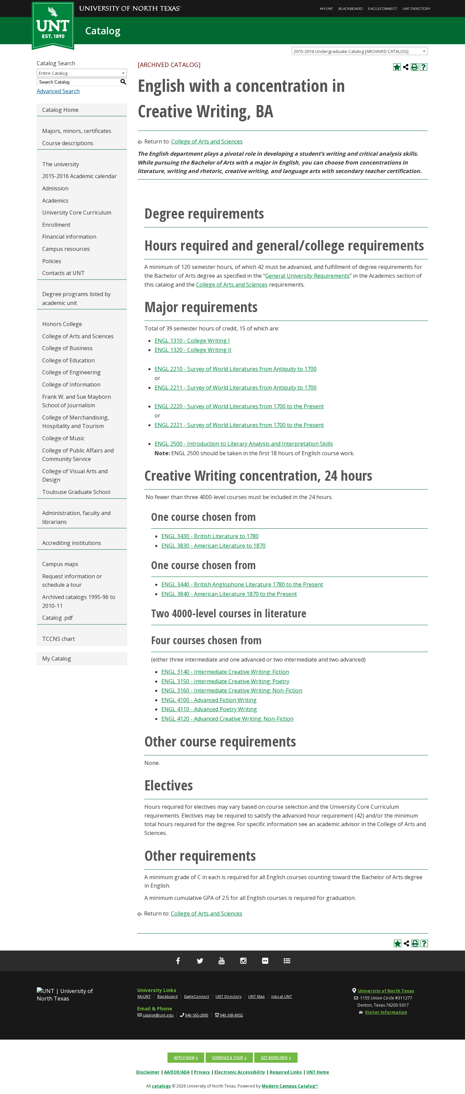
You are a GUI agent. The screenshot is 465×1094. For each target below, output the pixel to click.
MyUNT (326, 8)
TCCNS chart (58, 639)
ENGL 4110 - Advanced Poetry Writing (209, 709)
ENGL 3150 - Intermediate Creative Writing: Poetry (225, 681)
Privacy (202, 1072)
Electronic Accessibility (239, 1072)
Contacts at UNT (63, 273)
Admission (55, 188)
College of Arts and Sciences (78, 336)
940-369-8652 (231, 1015)
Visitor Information (386, 1012)
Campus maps (60, 564)
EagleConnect (382, 8)
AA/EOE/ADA (177, 1072)
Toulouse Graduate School (76, 492)
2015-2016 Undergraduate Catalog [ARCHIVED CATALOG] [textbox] (351, 51)
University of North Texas (386, 991)
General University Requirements (307, 275)
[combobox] (360, 51)
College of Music (63, 438)
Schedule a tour (227, 1057)
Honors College (62, 324)
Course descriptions (67, 143)
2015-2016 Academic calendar (79, 176)
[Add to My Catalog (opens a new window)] (397, 67)
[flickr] (265, 961)
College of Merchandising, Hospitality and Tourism (75, 422)
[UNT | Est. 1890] (53, 25)
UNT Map (256, 996)
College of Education (68, 360)
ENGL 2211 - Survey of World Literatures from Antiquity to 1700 (236, 387)
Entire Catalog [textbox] (53, 73)
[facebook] (178, 961)
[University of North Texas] (130, 3)
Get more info (274, 1057)
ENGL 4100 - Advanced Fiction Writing (209, 700)
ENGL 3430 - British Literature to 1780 (210, 536)
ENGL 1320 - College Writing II (193, 350)
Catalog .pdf (57, 617)
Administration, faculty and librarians (76, 517)
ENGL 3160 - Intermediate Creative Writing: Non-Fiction (231, 690)
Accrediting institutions (71, 543)
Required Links (286, 1072)
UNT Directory (416, 8)
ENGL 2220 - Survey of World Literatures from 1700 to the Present (239, 406)
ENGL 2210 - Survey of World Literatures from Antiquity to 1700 (236, 369)
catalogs (161, 1086)
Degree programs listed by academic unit (76, 298)
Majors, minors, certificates (76, 131)
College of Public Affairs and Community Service (78, 455)
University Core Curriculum (76, 212)
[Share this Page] (406, 67)
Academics (55, 200)
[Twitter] (200, 961)
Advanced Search (58, 91)
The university (60, 164)
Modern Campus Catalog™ (290, 1086)
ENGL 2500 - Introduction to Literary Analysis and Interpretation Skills (244, 443)
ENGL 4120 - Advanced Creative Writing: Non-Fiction (227, 718)
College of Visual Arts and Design (75, 475)
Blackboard (350, 8)
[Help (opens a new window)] (423, 67)
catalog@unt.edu (158, 1015)
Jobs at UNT (281, 996)
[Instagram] (243, 961)
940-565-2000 (196, 1015)
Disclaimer (148, 1072)
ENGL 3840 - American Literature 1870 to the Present (229, 594)
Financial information (69, 236)
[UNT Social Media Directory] (287, 961)
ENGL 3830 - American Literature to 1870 (213, 545)
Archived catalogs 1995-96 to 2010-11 (78, 601)
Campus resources (66, 249)
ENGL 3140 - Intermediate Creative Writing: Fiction (225, 672)
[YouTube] (221, 961)
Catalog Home (60, 110)
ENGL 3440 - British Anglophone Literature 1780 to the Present (242, 584)
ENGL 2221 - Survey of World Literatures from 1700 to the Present (239, 425)
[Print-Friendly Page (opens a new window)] (414, 67)
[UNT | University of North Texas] (73, 994)
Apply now (184, 1057)
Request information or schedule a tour (72, 580)
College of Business (67, 348)
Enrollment (56, 224)
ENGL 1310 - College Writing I (192, 340)
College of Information (71, 384)
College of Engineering (71, 372)
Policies (51, 261)
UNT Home (317, 1072)
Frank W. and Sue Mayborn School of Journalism (76, 401)
